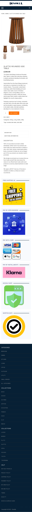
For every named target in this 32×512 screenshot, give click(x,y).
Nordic (3, 436)
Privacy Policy (5, 472)
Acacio (3, 395)
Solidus (3, 452)
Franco (3, 412)
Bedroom (4, 351)
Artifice (3, 403)
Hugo (3, 416)
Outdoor (4, 371)
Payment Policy (6, 481)
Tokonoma (4, 460)
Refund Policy (5, 488)
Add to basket (14, 113)
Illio (2, 420)
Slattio (18, 120)
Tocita (3, 456)
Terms (3, 493)
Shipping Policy (6, 476)
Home (2, 13)
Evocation (4, 407)
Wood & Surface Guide (8, 501)
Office (3, 367)
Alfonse (3, 399)
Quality (3, 497)
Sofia (2, 448)
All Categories (5, 383)
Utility (22, 120)
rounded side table (11, 122)
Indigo (3, 424)
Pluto (3, 440)
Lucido (3, 432)
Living (15, 120)
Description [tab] (7, 132)
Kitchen (3, 359)
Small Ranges (5, 379)
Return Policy (5, 484)
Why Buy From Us (6, 468)
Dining (7, 13)
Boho (2, 391)
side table (19, 122)
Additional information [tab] (11, 135)
